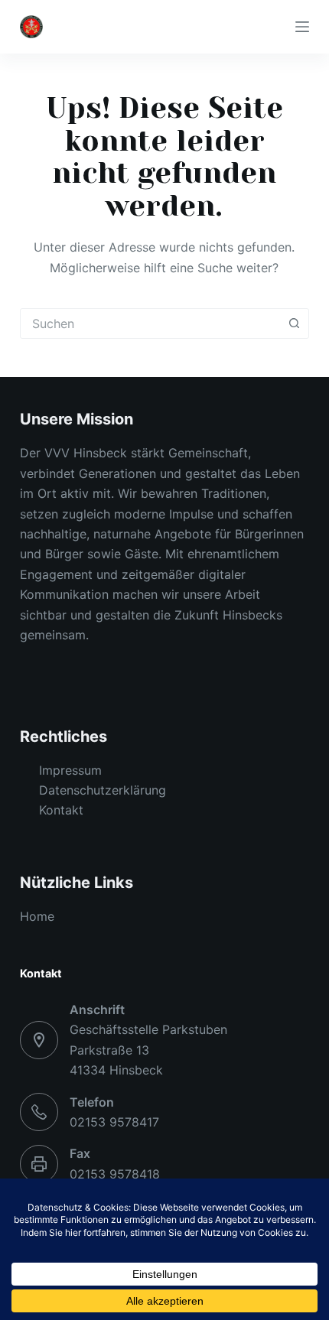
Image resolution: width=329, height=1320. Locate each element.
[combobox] (150, 323)
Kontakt (61, 810)
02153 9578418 (115, 1174)
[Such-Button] (293, 323)
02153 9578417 (114, 1122)
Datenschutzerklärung (102, 790)
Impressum (70, 770)
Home (37, 916)
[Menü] (302, 27)
